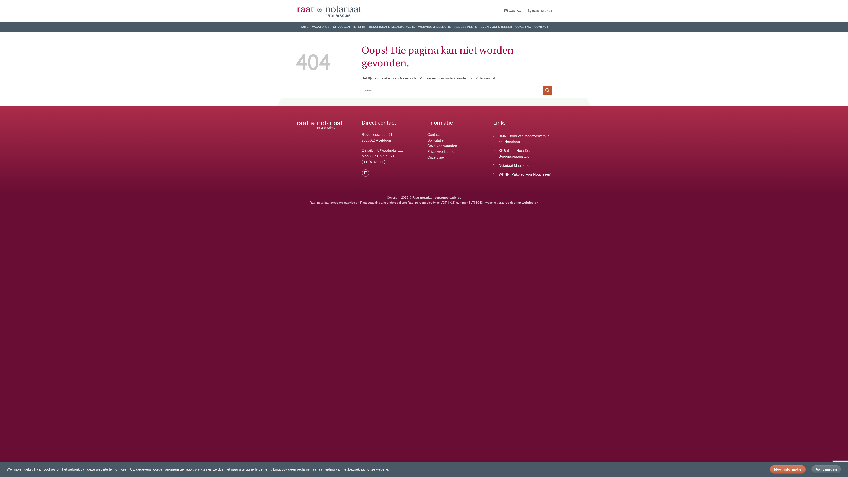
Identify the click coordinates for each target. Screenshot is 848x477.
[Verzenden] (547, 90)
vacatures (321, 26)
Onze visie (435, 157)
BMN (503, 136)
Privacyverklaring (440, 151)
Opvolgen (341, 26)
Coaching (523, 26)
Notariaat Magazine (514, 165)
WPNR (504, 174)
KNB (502, 151)
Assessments (465, 26)
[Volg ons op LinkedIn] (365, 173)
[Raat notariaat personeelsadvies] (329, 11)
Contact (541, 26)
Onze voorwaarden (442, 146)
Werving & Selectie (434, 26)
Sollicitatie (435, 140)
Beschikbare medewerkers (392, 26)
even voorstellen (496, 26)
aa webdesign (527, 202)
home (304, 26)
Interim (359, 26)
